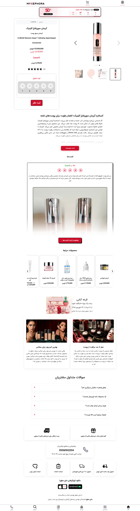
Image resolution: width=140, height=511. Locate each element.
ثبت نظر (36, 103)
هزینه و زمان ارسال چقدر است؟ (95, 405)
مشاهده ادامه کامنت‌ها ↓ (70, 240)
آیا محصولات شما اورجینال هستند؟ (94, 396)
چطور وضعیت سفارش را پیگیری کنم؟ (93, 387)
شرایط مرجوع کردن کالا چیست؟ (95, 415)
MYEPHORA (36, 3)
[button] (75, 43)
